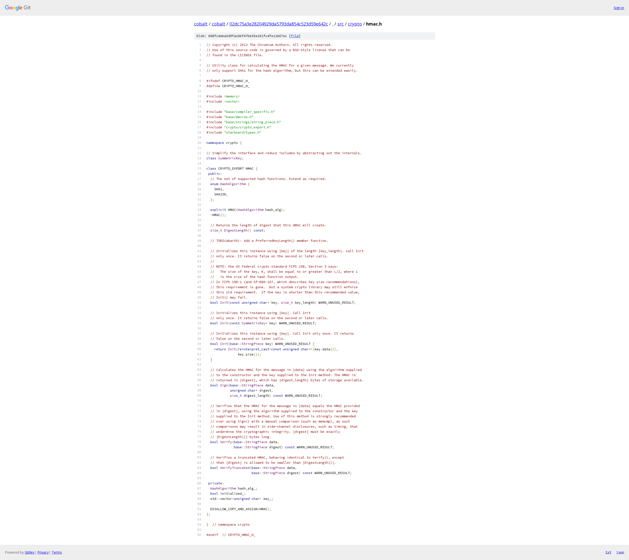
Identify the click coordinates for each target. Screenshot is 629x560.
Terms (57, 552)
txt (608, 552)
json (620, 552)
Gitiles (29, 552)
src (340, 24)
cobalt (201, 24)
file (295, 36)
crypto (355, 24)
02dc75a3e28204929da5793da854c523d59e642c (278, 24)
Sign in (619, 7)
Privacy (43, 552)
